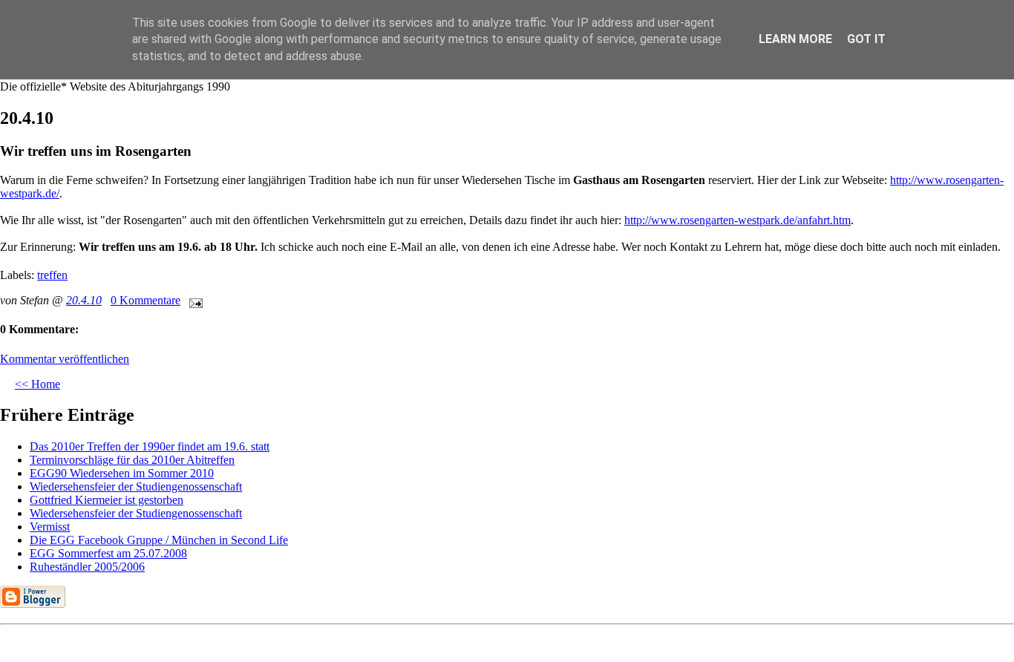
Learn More (795, 39)
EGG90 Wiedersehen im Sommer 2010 (122, 473)
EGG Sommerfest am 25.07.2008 (108, 553)
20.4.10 (84, 300)
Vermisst (50, 526)
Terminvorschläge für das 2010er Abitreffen (132, 459)
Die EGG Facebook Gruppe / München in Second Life (159, 540)
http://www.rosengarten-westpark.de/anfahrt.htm (737, 220)
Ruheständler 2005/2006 (87, 566)
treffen (52, 275)
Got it (866, 39)
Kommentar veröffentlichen (64, 359)
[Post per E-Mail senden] (193, 300)
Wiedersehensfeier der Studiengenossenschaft (136, 486)
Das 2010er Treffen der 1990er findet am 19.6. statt (149, 446)
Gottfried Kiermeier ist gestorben (106, 500)
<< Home (37, 384)
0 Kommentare (145, 300)
